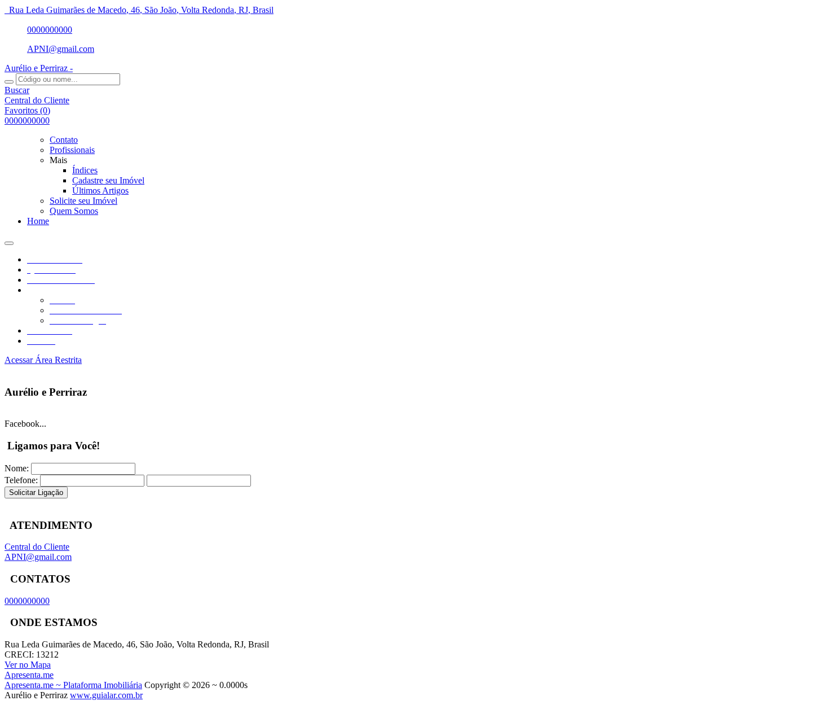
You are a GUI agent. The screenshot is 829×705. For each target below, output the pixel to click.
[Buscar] (9, 82)
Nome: (17, 468)
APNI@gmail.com (60, 49)
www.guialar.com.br (106, 695)
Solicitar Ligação (36, 492)
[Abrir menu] (9, 240)
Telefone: (21, 480)
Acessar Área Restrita (43, 360)
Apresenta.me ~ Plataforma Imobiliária (73, 685)
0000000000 (49, 29)
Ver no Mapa (28, 664)
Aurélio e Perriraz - (39, 68)
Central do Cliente (37, 546)
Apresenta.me (29, 675)
